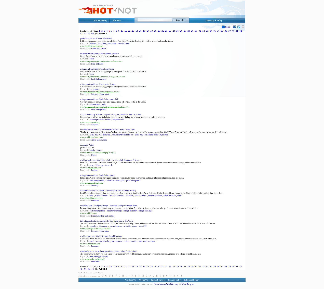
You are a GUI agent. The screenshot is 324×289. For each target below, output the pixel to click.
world (99, 150)
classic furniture (101, 195)
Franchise (95, 261)
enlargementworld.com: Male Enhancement (97, 175)
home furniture (140, 195)
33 (207, 31)
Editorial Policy (191, 280)
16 (144, 31)
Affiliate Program (187, 284)
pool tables (111, 43)
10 (122, 31)
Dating (94, 155)
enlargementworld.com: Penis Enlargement (97, 69)
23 (170, 31)
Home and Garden (98, 48)
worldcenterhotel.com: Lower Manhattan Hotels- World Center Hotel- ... (109, 130)
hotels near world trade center (146, 135)
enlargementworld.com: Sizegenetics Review (98, 84)
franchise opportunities (99, 256)
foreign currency (130, 211)
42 (240, 31)
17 (148, 31)
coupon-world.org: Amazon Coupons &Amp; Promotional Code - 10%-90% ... (111, 114)
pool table (102, 43)
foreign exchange (145, 211)
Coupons (94, 124)
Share (227, 27)
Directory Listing (214, 20)
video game (102, 226)
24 (174, 31)
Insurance (95, 246)
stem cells (109, 165)
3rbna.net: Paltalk (87, 145)
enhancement (95, 104)
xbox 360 (142, 226)
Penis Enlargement (98, 79)
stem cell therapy (96, 165)
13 (133, 31)
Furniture (95, 200)
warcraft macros (115, 226)
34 (211, 31)
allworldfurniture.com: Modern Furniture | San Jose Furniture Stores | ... (109, 190)
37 (222, 31)
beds (91, 195)
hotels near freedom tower (122, 135)
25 (177, 31)
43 (81, 33)
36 (218, 31)
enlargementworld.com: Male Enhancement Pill (99, 99)
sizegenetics (94, 89)
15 (140, 31)
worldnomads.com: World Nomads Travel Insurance (101, 236)
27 (185, 31)
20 (159, 31)
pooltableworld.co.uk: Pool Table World (96, 38)
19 (155, 31)
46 (92, 33)
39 (229, 31)
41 (237, 31)
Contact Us (130, 280)
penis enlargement (133, 180)
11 (126, 31)
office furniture (170, 195)
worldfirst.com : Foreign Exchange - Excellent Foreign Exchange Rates (108, 206)
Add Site (116, 20)
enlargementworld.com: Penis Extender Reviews (99, 54)
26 (181, 31)
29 (192, 31)
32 (203, 31)
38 (226, 31)
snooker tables (123, 43)
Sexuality (95, 185)
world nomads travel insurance (143, 241)
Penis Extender (97, 64)
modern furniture (155, 195)
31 (200, 31)
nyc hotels (164, 135)
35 (214, 31)
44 (85, 33)
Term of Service (158, 280)
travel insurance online (120, 241)
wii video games (130, 226)
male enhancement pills (115, 180)
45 (89, 33)
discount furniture (117, 195)
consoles (93, 226)
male (103, 104)
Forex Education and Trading (102, 216)
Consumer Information (100, 94)
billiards (93, 43)
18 (151, 31)
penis (92, 59)
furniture (129, 195)
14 (137, 31)
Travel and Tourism (99, 140)
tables (179, 195)
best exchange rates (97, 211)
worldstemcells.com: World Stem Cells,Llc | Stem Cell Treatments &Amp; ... (110, 160)
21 (162, 31)
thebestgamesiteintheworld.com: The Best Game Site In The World (106, 221)
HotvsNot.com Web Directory (166, 284)
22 (166, 31)
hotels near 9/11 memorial (100, 135)
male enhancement (97, 180)
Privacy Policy (174, 280)
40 (233, 31)
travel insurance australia (99, 241)
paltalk (92, 150)
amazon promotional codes (100, 119)
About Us (143, 280)
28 (188, 31)
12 (129, 31)
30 (196, 31)
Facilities (94, 170)
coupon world (118, 119)
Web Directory (100, 20)
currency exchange (114, 211)
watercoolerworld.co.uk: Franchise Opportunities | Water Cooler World (108, 251)
